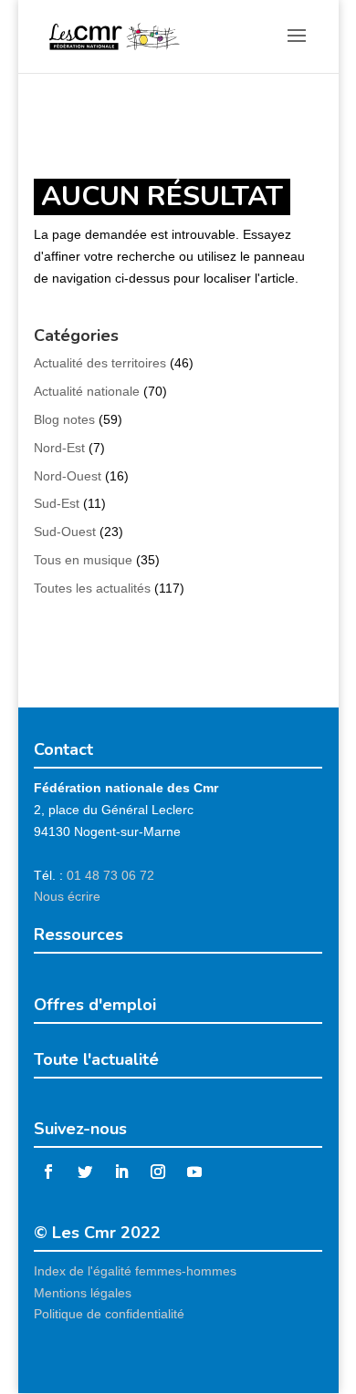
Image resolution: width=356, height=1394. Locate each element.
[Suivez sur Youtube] (194, 1171)
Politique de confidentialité (109, 1313)
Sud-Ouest (65, 531)
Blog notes (64, 419)
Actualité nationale (87, 391)
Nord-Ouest (67, 476)
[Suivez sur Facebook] (48, 1171)
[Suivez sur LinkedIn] (121, 1171)
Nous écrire (67, 896)
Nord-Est (59, 447)
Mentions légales (82, 1293)
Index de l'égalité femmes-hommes (135, 1271)
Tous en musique (83, 559)
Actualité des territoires (100, 363)
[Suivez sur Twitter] (84, 1171)
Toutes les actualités (92, 588)
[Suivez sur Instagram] (158, 1171)
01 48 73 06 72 (110, 875)
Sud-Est (56, 503)
